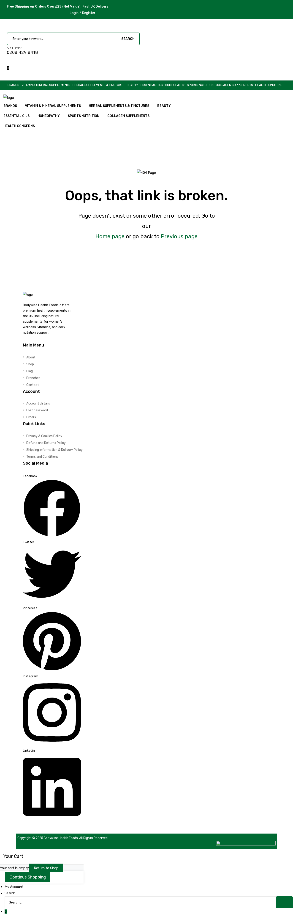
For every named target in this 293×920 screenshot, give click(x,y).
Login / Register (82, 13)
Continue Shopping (28, 877)
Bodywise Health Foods (61, 838)
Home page (110, 236)
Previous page (179, 236)
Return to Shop (46, 868)
